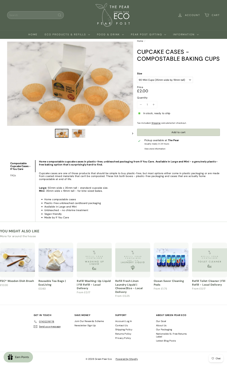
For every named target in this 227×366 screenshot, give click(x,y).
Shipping (155, 123)
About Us (161, 325)
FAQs (13, 175)
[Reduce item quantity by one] (140, 104)
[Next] (131, 133)
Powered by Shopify (127, 358)
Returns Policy (123, 333)
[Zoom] (70, 84)
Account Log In (123, 321)
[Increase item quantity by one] (153, 104)
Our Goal (161, 321)
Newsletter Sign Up (85, 325)
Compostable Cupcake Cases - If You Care (20, 166)
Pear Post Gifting (147, 34)
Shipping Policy (123, 329)
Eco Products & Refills (66, 34)
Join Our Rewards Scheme (89, 321)
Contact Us (121, 325)
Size (139, 73)
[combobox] (35, 15)
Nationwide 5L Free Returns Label (171, 335)
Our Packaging (164, 329)
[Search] (59, 15)
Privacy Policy (123, 338)
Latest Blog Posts (166, 340)
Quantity (142, 97)
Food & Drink (109, 34)
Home (33, 34)
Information (184, 34)
